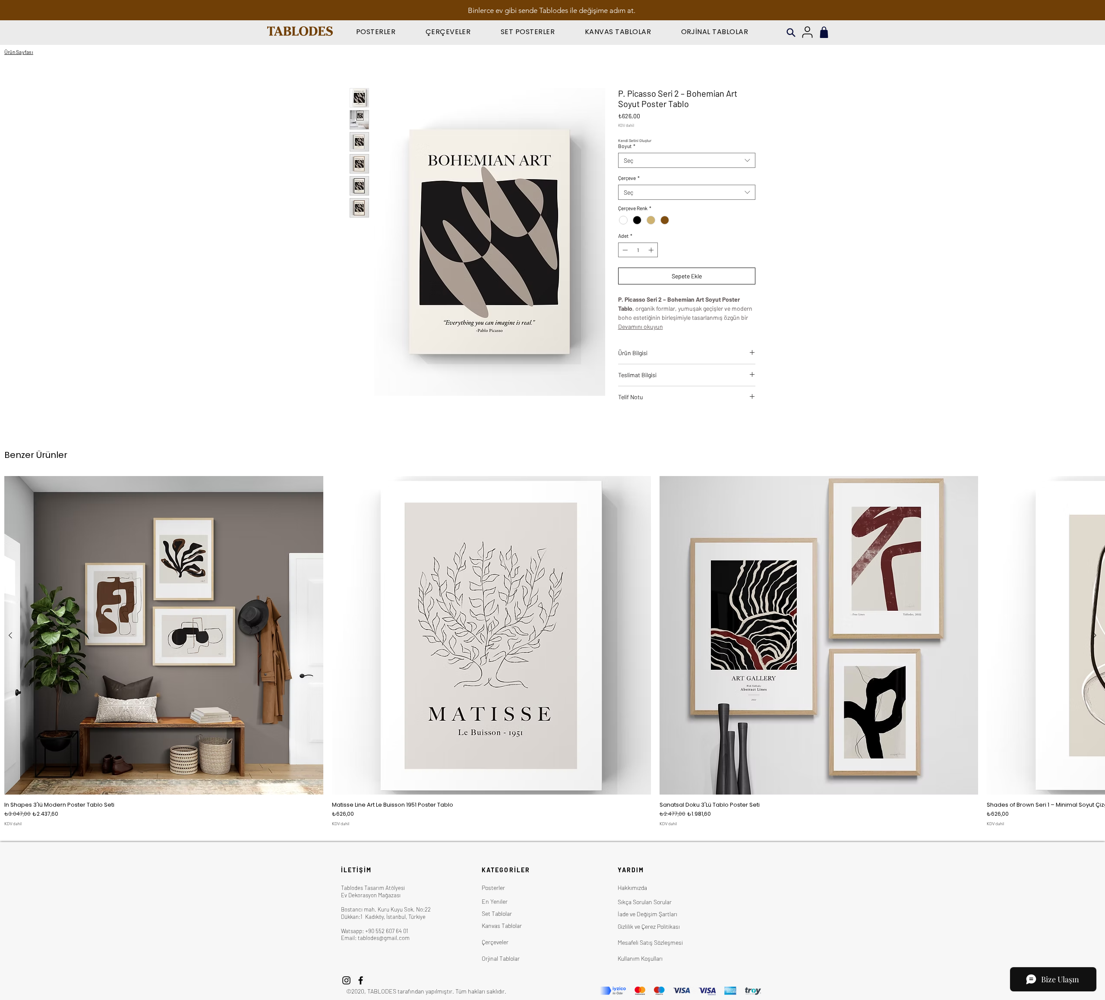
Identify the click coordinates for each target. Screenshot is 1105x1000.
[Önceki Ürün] (10, 635)
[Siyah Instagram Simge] (346, 980)
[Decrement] (624, 250)
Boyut (626, 146)
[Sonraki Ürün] (1094, 635)
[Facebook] (360, 980)
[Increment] (652, 250)
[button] (375, 32)
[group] (552, 651)
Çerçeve (629, 178)
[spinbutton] (638, 250)
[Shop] (824, 32)
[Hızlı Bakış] (163, 635)
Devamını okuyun (640, 326)
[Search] (790, 32)
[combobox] (687, 160)
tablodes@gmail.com (384, 937)
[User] (807, 32)
